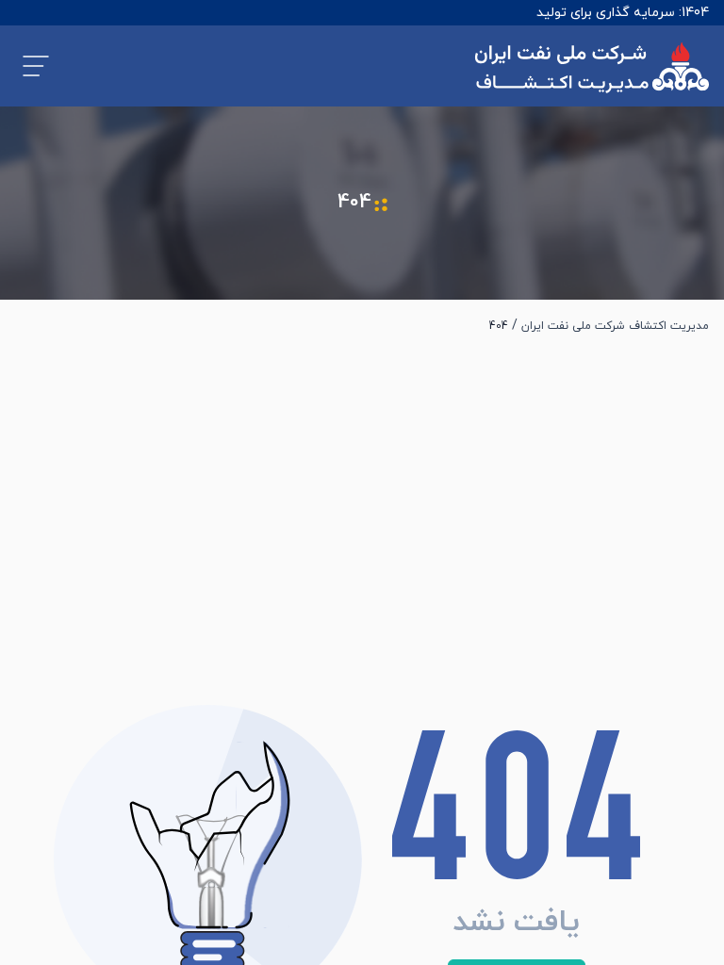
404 (498, 326)
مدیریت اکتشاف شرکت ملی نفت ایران (615, 326)
